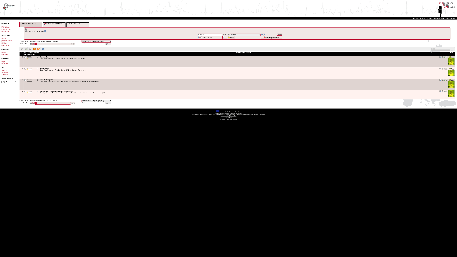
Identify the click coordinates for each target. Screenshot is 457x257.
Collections (5, 45)
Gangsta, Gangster (46, 80)
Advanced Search (7, 40)
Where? (4, 43)
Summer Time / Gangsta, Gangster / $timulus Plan (56, 91)
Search (3, 39)
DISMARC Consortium (236, 113)
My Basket (4, 63)
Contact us (4, 74)
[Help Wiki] (45, 31)
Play (452, 57)
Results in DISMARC (29, 24)
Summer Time (44, 57)
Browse (3, 42)
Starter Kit (4, 72)
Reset (232, 38)
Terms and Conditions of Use (228, 115)
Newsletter (4, 54)
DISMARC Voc (6, 29)
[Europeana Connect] (9, 10)
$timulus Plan (44, 68)
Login (3, 62)
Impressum (228, 117)
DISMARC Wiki (6, 28)
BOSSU (29, 57)
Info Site (4, 26)
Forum (3, 53)
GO (225, 38)
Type (37, 52)
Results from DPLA (73, 24)
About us (4, 71)
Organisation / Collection (31, 53)
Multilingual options (272, 38)
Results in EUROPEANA (54, 24)
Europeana (5, 31)
